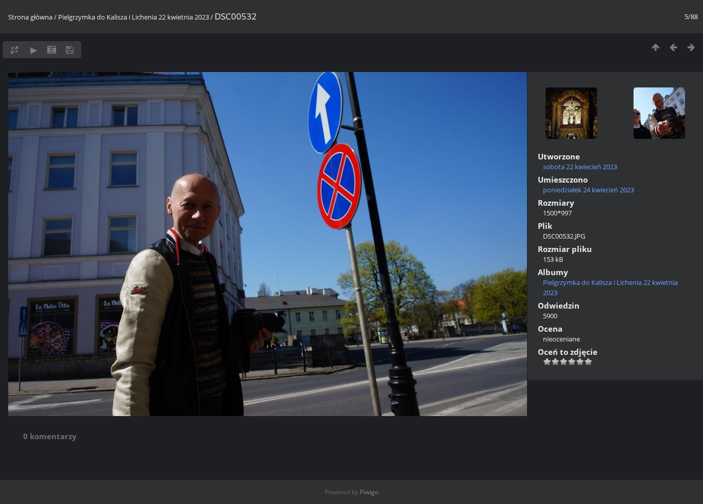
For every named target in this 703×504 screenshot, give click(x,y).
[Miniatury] (655, 47)
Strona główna (30, 17)
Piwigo (369, 492)
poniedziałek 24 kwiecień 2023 (588, 189)
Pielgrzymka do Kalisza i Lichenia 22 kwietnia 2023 (133, 17)
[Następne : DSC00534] (691, 47)
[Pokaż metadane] (52, 50)
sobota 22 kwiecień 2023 (580, 166)
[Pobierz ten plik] (70, 50)
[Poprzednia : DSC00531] (673, 47)
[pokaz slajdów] (34, 50)
